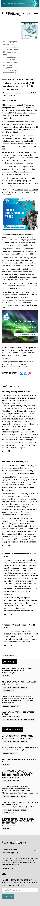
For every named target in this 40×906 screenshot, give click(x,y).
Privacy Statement (10, 849)
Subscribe (7, 896)
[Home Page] (16, 13)
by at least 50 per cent (18, 254)
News (4, 79)
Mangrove (9, 868)
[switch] (36, 851)
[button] (4, 874)
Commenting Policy (10, 852)
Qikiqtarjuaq (25, 169)
